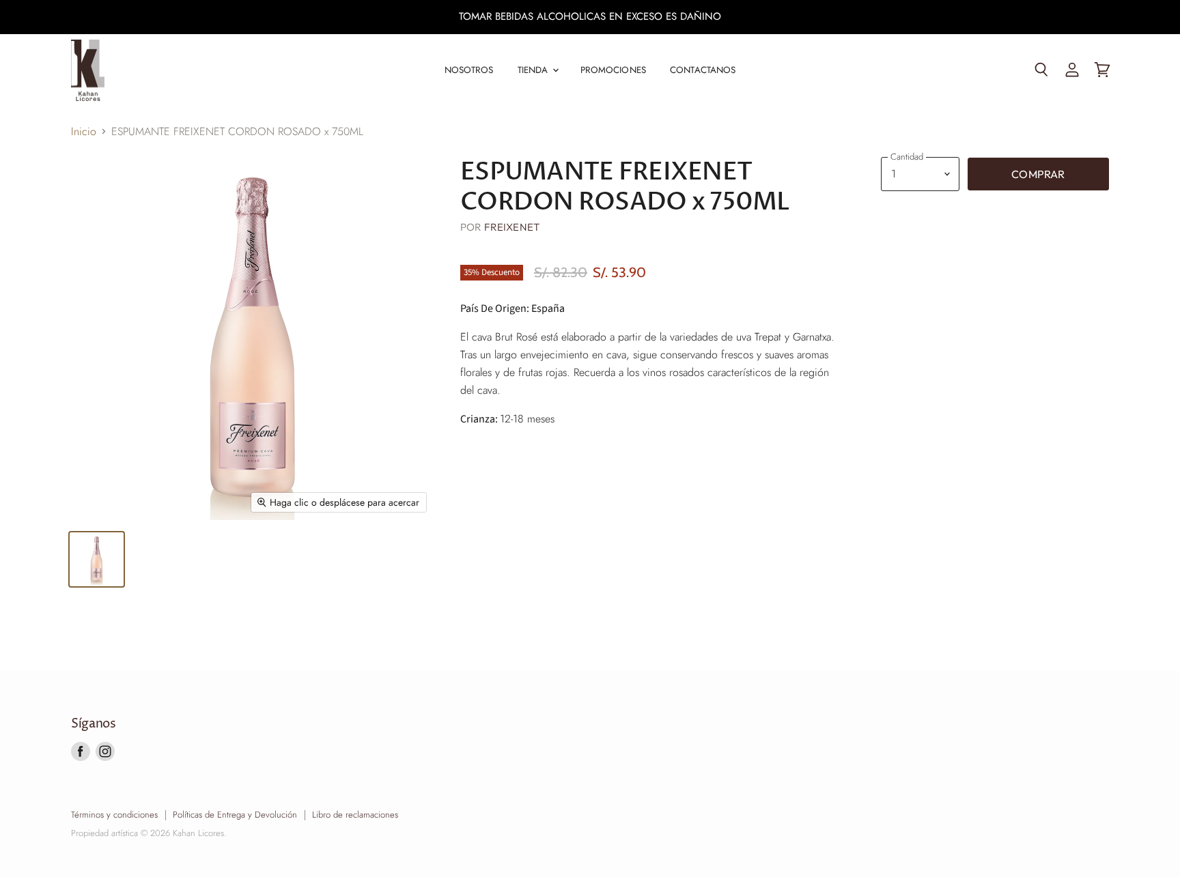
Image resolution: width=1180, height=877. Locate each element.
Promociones (613, 69)
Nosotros (469, 69)
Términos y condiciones (114, 814)
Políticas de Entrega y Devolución (235, 814)
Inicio (83, 132)
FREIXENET (511, 226)
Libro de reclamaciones (355, 814)
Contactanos (702, 69)
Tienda (534, 69)
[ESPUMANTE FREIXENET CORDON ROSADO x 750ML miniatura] (97, 559)
